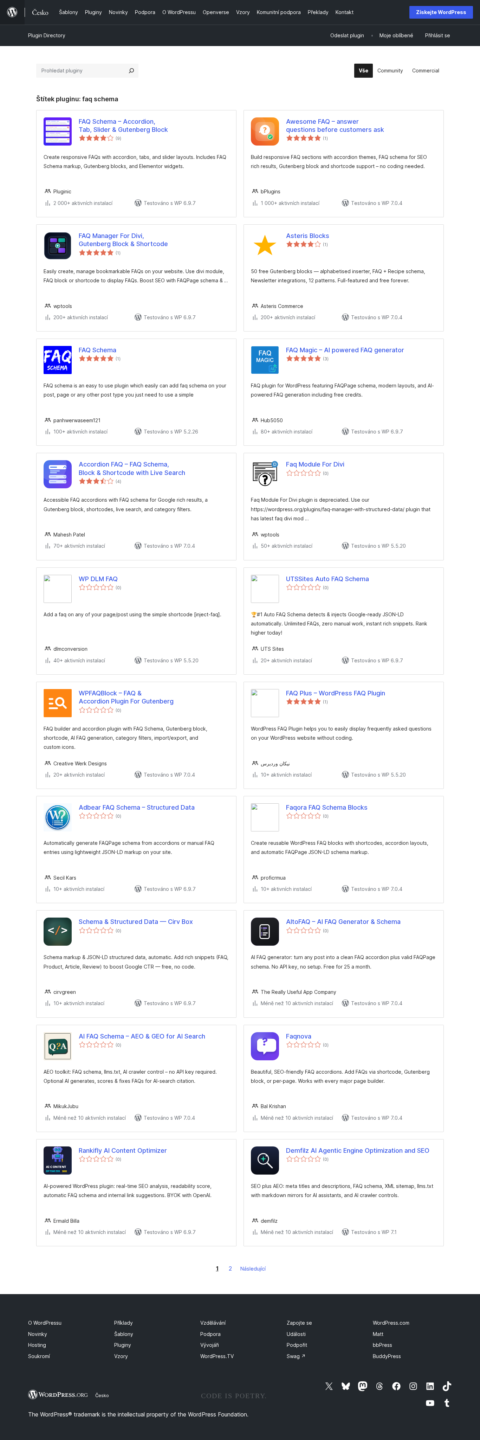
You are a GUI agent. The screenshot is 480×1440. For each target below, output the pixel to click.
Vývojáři (209, 1345)
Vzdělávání (213, 1323)
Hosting (37, 1345)
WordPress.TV (217, 1356)
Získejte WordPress (441, 12)
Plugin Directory (46, 35)
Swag (296, 1356)
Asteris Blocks (307, 235)
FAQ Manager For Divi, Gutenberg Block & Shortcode (123, 240)
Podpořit (297, 1345)
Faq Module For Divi (315, 464)
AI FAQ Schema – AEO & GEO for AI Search (142, 1036)
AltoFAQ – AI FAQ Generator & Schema (343, 921)
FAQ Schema (97, 350)
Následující (253, 1269)
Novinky (37, 1334)
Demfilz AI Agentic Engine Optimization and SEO (357, 1150)
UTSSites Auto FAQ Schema (327, 579)
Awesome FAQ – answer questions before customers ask (335, 125)
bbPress (382, 1345)
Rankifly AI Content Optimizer (123, 1150)
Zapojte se (299, 1323)
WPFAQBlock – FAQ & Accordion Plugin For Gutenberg (126, 697)
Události (296, 1334)
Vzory (121, 1356)
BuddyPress (387, 1356)
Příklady (123, 1323)
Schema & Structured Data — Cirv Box (136, 921)
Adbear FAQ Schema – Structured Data (137, 807)
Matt (378, 1334)
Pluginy (122, 1345)
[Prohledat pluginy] (131, 71)
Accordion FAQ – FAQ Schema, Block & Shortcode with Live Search (132, 468)
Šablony (123, 1334)
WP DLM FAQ (98, 579)
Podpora (210, 1334)
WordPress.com (391, 1323)
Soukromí (39, 1356)
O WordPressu (44, 1323)
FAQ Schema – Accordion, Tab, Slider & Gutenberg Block (123, 125)
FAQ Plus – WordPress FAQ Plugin (335, 693)
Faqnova (298, 1036)
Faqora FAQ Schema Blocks (327, 807)
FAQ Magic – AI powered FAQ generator (345, 350)
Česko (102, 1395)
